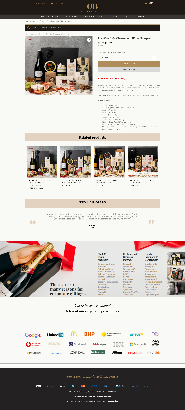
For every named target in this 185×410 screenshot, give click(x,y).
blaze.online (113, 401)
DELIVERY (58, 4)
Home (27, 34)
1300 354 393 (41, 4)
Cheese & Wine (36, 34)
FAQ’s (125, 17)
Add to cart (129, 64)
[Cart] (145, 4)
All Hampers (71, 17)
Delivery (113, 17)
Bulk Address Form (93, 17)
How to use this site (49, 17)
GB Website (140, 17)
